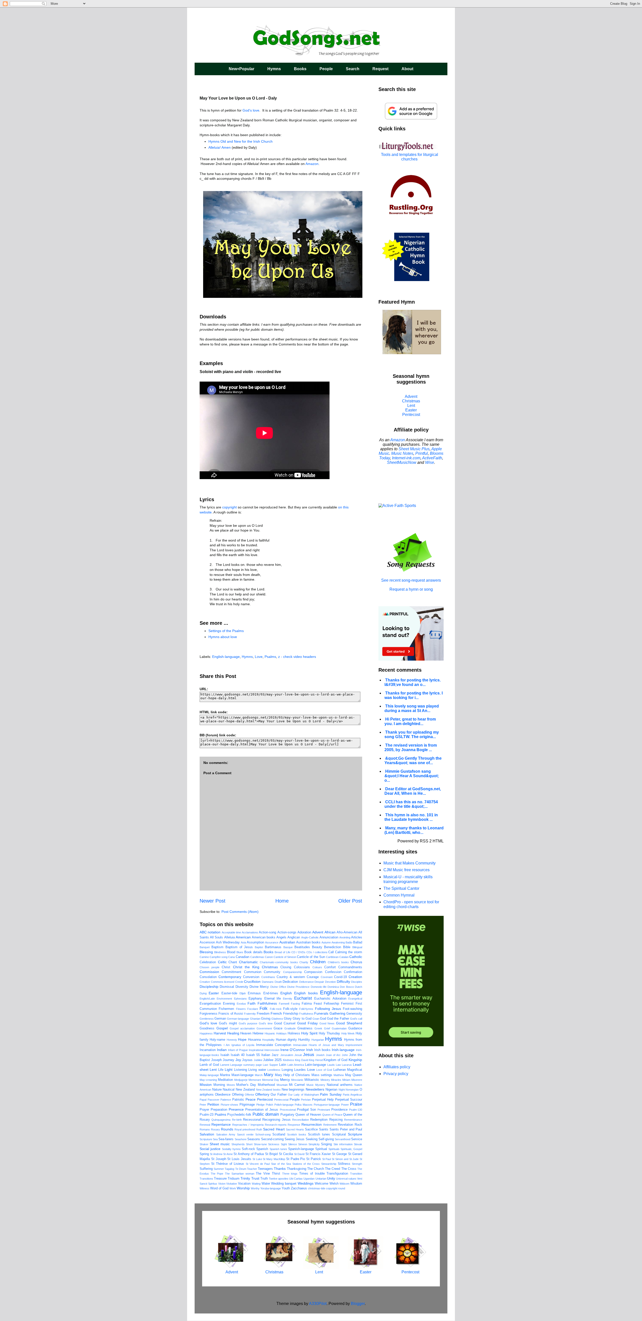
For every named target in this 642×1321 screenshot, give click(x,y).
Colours (317, 967)
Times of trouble (312, 1173)
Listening (240, 1070)
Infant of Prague (238, 1049)
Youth (286, 1188)
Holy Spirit (309, 1033)
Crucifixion (252, 982)
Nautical (228, 1089)
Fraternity (250, 1013)
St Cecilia (286, 1154)
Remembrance (353, 1119)
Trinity (245, 1178)
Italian (265, 1055)
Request (380, 69)
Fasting (295, 1003)
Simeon (302, 1144)
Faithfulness (267, 1003)
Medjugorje (241, 1079)
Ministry (325, 1079)
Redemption (319, 1119)
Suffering (206, 1169)
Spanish (262, 1149)
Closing (285, 967)
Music (310, 1084)
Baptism (217, 947)
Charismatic (248, 962)
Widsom (344, 1183)
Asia (243, 942)
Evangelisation (210, 1003)
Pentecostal (281, 1099)
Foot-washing (352, 1009)
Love (259, 657)
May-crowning (208, 1079)
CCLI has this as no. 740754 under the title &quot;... (411, 804)
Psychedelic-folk (239, 1114)
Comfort (330, 967)
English (286, 993)
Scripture (355, 1134)
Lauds (331, 1064)
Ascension (207, 942)
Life (220, 1070)
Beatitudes (302, 947)
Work (232, 1188)
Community (272, 972)
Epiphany (255, 998)
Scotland (278, 1134)
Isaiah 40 (238, 1055)
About (407, 69)
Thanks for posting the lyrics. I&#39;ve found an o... (412, 682)
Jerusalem (286, 1054)
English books (305, 993)
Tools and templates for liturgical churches (409, 156)
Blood (231, 952)
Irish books (322, 1050)
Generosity (354, 1013)
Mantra (225, 1075)
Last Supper (270, 1064)
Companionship (292, 972)
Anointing (344, 937)
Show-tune (260, 1144)
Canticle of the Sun (311, 957)
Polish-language (284, 1104)
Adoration (304, 932)
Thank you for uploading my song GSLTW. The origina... (411, 734)
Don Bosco (347, 986)
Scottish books (296, 1134)
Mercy (285, 1080)
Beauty (317, 947)
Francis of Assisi (230, 1013)
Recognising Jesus (276, 1119)
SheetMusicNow (401, 462)
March (259, 1075)
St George (339, 1154)
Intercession (271, 1049)
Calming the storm (348, 952)
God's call (356, 1018)
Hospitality (268, 1039)
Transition (356, 1173)
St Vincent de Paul (258, 1163)
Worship (243, 1188)
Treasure (220, 1178)
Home (282, 901)
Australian (287, 942)
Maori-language (242, 1075)
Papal (203, 1099)
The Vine (263, 1173)
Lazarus (347, 1064)
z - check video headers (297, 657)
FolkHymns (306, 1008)
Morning (219, 1085)
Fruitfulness (306, 1013)
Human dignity (286, 1039)
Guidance (355, 1028)
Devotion (330, 981)
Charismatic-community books (279, 962)
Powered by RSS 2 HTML (420, 841)
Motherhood (266, 1085)
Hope (242, 1039)
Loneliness (273, 1069)
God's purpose (248, 1023)
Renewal (205, 1124)
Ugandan (308, 1178)
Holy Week (348, 1033)
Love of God (324, 1069)
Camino (204, 956)
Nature (217, 1089)
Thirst (276, 1173)
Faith (252, 1003)
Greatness (304, 1028)
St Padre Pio (295, 1159)
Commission (209, 972)
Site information (343, 1144)
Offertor (249, 1094)
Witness (204, 1188)
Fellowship (331, 1003)
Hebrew (258, 1033)
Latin (282, 1065)
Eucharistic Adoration (330, 998)
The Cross (348, 1169)
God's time (266, 1023)
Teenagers (265, 1169)
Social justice (210, 1149)
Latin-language (315, 1065)
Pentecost (265, 1099)
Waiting (256, 1183)
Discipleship (209, 987)
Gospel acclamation (242, 1028)
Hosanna (254, 1039)
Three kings (290, 1173)
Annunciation (328, 937)
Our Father (278, 1094)
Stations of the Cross (306, 1163)
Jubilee (258, 1060)
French (276, 1013)
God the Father (338, 1018)
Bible (346, 947)
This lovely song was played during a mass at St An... (411, 708)
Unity (331, 1178)
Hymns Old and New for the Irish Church (240, 141)
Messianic (297, 1079)
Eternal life (272, 998)
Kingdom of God (335, 1060)
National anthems (340, 1085)
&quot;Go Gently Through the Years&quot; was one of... (413, 760)
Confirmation (353, 972)
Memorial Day (270, 1079)
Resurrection (311, 1124)
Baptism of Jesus (239, 947)
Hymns (274, 69)
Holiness (294, 1033)
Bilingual (357, 947)
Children (318, 961)
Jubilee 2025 (272, 1060)
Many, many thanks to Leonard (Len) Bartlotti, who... (414, 830)
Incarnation (208, 1050)
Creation (355, 977)
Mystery (320, 1084)
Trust (255, 1178)
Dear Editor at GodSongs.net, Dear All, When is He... (412, 791)
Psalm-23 (206, 1114)
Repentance (221, 1124)
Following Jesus (328, 1009)
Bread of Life (282, 952)
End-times (270, 993)
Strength (357, 1163)
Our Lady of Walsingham (303, 1094)
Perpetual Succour (348, 1099)
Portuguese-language (327, 1104)
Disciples (356, 981)
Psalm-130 (355, 1109)
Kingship (355, 1060)
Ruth (259, 1129)
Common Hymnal (399, 895)
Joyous (247, 1060)
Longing (287, 1070)
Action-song (267, 932)
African (330, 932)
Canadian (242, 957)
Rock (358, 1124)
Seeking (311, 1139)
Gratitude (290, 1028)
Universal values (346, 1178)
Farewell (284, 1003)
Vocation (244, 1183)
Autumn (326, 942)
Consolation (208, 977)
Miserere (356, 1079)
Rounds (227, 1129)
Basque (288, 947)
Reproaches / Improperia (248, 1124)
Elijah (242, 993)
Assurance (271, 942)
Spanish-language (301, 1149)
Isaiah (224, 1055)
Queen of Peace (332, 1114)
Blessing (206, 952)
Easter (214, 993)
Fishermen (226, 1009)
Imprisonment (354, 1044)
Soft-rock (248, 1149)
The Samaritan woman (239, 1173)
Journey (228, 1060)
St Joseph (218, 1159)
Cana (231, 956)
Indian (222, 1050)
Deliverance (306, 981)
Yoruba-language (270, 1188)
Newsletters (315, 1089)
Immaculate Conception (273, 1045)
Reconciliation (300, 1119)
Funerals (321, 1013)
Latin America (295, 1064)
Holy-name (217, 1039)
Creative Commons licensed (217, 981)
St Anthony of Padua (248, 1154)
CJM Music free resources (406, 870)
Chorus (356, 962)
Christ (226, 967)
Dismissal (227, 987)
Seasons (253, 1139)
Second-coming (272, 1139)
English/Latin (207, 998)
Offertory (262, 1094)
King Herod (316, 1060)
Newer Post (212, 901)
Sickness (273, 1144)
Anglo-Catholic (310, 937)
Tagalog (229, 1168)
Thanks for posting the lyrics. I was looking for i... (413, 695)
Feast (318, 1003)
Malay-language (209, 1075)
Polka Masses (303, 1104)
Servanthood (342, 1139)
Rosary (215, 1129)
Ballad (357, 942)
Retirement (330, 1124)
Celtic (222, 962)
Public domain (266, 1114)
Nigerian (331, 1089)
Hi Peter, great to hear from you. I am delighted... (410, 721)
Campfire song (218, 956)
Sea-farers (225, 1139)
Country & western (291, 977)
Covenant (327, 977)
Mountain (282, 1084)
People (326, 69)
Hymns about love (222, 637)
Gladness (277, 1018)
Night (342, 1089)
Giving (265, 1018)
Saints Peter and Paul (346, 1129)
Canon (269, 956)
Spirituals (334, 1149)
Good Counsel (284, 1023)
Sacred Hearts (295, 1129)
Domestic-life (319, 986)
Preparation (219, 1109)
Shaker (204, 1144)
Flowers (241, 1008)
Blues (239, 952)
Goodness (207, 1028)
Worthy (255, 1188)
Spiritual (321, 1149)
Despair (319, 981)
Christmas (270, 967)
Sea (215, 1139)
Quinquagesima (220, 1119)
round (341, 1188)
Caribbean (332, 956)
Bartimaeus (273, 947)
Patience (225, 1099)
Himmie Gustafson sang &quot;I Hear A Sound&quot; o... (411, 775)
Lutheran (339, 1070)
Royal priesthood (244, 1129)
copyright (229, 507)
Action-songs (286, 932)
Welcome (321, 1183)
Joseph (216, 1060)
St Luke (257, 1159)
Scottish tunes (319, 1134)
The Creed (332, 1169)
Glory (288, 1018)
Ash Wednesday (228, 942)
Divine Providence (298, 986)
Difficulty (343, 982)
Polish (269, 1104)
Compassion (313, 972)
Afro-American (347, 932)
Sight (284, 1144)
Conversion (251, 977)
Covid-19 (340, 977)
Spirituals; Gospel (351, 1149)
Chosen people (209, 967)
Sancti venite (245, 1134)
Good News (327, 1023)
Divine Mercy (259, 987)
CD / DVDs (298, 952)
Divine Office (278, 986)
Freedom (263, 1013)
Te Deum (240, 1168)
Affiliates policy (396, 1067)
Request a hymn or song (411, 589)
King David (301, 1060)
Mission (206, 1085)
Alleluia (229, 937)
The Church (315, 1169)
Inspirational (256, 1049)
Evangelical (355, 998)
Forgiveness (208, 1013)
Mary (268, 1074)
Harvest (220, 1033)
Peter (203, 1104)
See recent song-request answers (411, 580)
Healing (233, 1033)
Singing (326, 1144)
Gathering (337, 1013)
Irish (309, 1050)
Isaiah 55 (253, 1055)
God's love (251, 110)
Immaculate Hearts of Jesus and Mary (318, 1044)
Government (264, 1028)
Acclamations (250, 932)
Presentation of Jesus (261, 1109)
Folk (264, 1008)
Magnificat (354, 1070)
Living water (257, 1070)
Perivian (306, 1099)
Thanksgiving (296, 1169)
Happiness (206, 1033)
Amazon (311, 164)
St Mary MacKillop (274, 1159)
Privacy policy (395, 1074)
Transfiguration (337, 1173)
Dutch (358, 986)
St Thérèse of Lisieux (227, 1164)
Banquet (205, 947)
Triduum (233, 1178)
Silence (292, 1144)
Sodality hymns (231, 1149)
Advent (317, 932)
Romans (205, 1129)
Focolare (252, 1008)
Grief (327, 1028)
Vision (221, 1183)
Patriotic (238, 1099)
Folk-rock (276, 1008)
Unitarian (320, 1178)
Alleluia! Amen (219, 147)
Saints (323, 1129)
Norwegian (352, 1089)
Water (266, 1183)
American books (263, 937)
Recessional (252, 1119)
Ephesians (240, 998)
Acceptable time (231, 932)
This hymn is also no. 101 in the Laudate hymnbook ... (411, 817)
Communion (252, 972)
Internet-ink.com (406, 458)
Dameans (268, 981)
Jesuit (298, 1054)
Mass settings (321, 1075)
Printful (421, 453)
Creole (239, 981)
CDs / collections (317, 952)
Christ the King (246, 967)
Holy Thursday (329, 1033)
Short (249, 1144)
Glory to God (302, 1018)
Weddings (305, 1183)
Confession (333, 972)
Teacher (252, 1168)
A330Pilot (318, 1303)
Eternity (287, 998)
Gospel (222, 1028)
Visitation (231, 1183)
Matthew (339, 1075)
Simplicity (314, 1144)
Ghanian (255, 1018)
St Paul (326, 1159)
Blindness (220, 952)
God (323, 1018)
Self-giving (326, 1139)
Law (338, 1064)
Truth (264, 1178)
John (345, 1054)
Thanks (280, 1169)
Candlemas (257, 956)
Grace (278, 1028)
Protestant (323, 1109)
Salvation (207, 1134)
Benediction (332, 947)
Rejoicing (336, 1119)
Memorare (255, 1079)
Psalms (270, 657)
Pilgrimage (247, 1104)
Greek (318, 1028)
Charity (303, 962)
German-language (238, 1018)
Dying (203, 993)
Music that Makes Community (409, 863)
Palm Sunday (330, 1094)
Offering (238, 1094)
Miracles (336, 1079)
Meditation (225, 1080)
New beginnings (293, 1089)
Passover (213, 1099)
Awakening (338, 942)
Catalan (344, 956)
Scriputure (206, 1139)
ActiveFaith (432, 458)
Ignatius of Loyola (243, 1044)
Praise (356, 1104)
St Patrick (313, 1159)
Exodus (241, 1003)
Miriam (346, 1079)
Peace (251, 1099)
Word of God (219, 1188)
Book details (253, 952)
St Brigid (271, 1154)
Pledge (260, 1104)
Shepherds (238, 1144)
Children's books (338, 962)
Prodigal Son (306, 1109)
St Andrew (216, 1154)
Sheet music (220, 1144)
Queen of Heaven (308, 1114)
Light (228, 1070)
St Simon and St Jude (345, 1159)
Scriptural (339, 1134)
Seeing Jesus (294, 1139)
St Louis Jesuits (239, 1159)
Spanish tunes (278, 1149)
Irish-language (343, 1050)
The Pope (217, 1173)
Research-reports (276, 1124)
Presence (236, 1109)
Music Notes (402, 453)
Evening (229, 1003)
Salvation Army (225, 1134)
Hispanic (270, 1033)
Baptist (259, 947)
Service (356, 1139)
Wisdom (356, 1183)
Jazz (275, 1055)
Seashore (241, 1139)
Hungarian (317, 1039)
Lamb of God (209, 1065)
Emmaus (254, 993)
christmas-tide (316, 1188)
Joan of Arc (333, 1054)
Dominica (333, 986)
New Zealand (245, 1089)
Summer (219, 1168)
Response (294, 1124)
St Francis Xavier (318, 1154)
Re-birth (237, 1119)
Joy (238, 1060)
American (243, 937)
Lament (224, 1064)
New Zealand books (268, 1089)
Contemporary (229, 977)
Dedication (290, 982)
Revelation (345, 1124)
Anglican (293, 937)
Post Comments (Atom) (240, 912)
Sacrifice (311, 1129)
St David (299, 1154)
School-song (263, 1134)
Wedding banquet (283, 1183)
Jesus (308, 1054)
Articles (356, 937)
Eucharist (303, 998)
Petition (213, 1104)
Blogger (358, 1303)
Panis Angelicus (352, 1094)
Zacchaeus (299, 1188)
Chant (232, 962)
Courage (313, 977)
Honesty (232, 1039)
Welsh (334, 1183)
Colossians (302, 967)
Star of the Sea (281, 1163)
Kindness (288, 1060)
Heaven (245, 1033)
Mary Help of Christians (292, 1075)
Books (300, 69)
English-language (226, 657)
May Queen (353, 1075)
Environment (224, 998)
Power (345, 1104)
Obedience (222, 1094)
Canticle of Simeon (285, 956)
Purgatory (287, 1114)
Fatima (307, 1003)
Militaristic (311, 1080)
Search (352, 69)
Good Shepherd (349, 1023)
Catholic (355, 957)
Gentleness (207, 1018)
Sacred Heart (273, 1129)
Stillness (344, 1164)
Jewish (320, 1054)
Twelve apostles (278, 1178)
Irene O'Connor (292, 1050)
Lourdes (300, 1070)
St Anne (227, 1154)
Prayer (204, 1109)
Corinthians (268, 977)
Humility (304, 1039)
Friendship (290, 1013)
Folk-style (290, 1009)
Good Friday (307, 1023)
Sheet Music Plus (414, 449)
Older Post (350, 901)
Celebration (208, 962)
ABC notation (210, 932)
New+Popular (241, 69)
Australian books (308, 942)
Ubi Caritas (296, 1178)
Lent (213, 1070)
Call (331, 952)
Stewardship (328, 1163)
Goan (315, 1018)
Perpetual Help (323, 1099)
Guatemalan (339, 1028)
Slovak (358, 1144)
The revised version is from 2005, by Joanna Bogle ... (410, 747)
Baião (349, 942)
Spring (204, 1154)
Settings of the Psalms (226, 631)
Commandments (350, 967)
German (220, 1018)
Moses (231, 1084)
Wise (429, 462)
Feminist (347, 1003)
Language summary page (246, 1064)
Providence (339, 1109)
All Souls (216, 937)
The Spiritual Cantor (401, 888)
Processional (288, 1109)
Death (278, 981)
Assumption (255, 942)
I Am (227, 1044)
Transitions (206, 1178)
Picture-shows (229, 1104)
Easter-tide (229, 993)
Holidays (281, 1033)
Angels (281, 937)
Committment (231, 972)
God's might (228, 1023)
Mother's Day (246, 1085)
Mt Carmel (297, 1085)
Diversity (241, 987)
